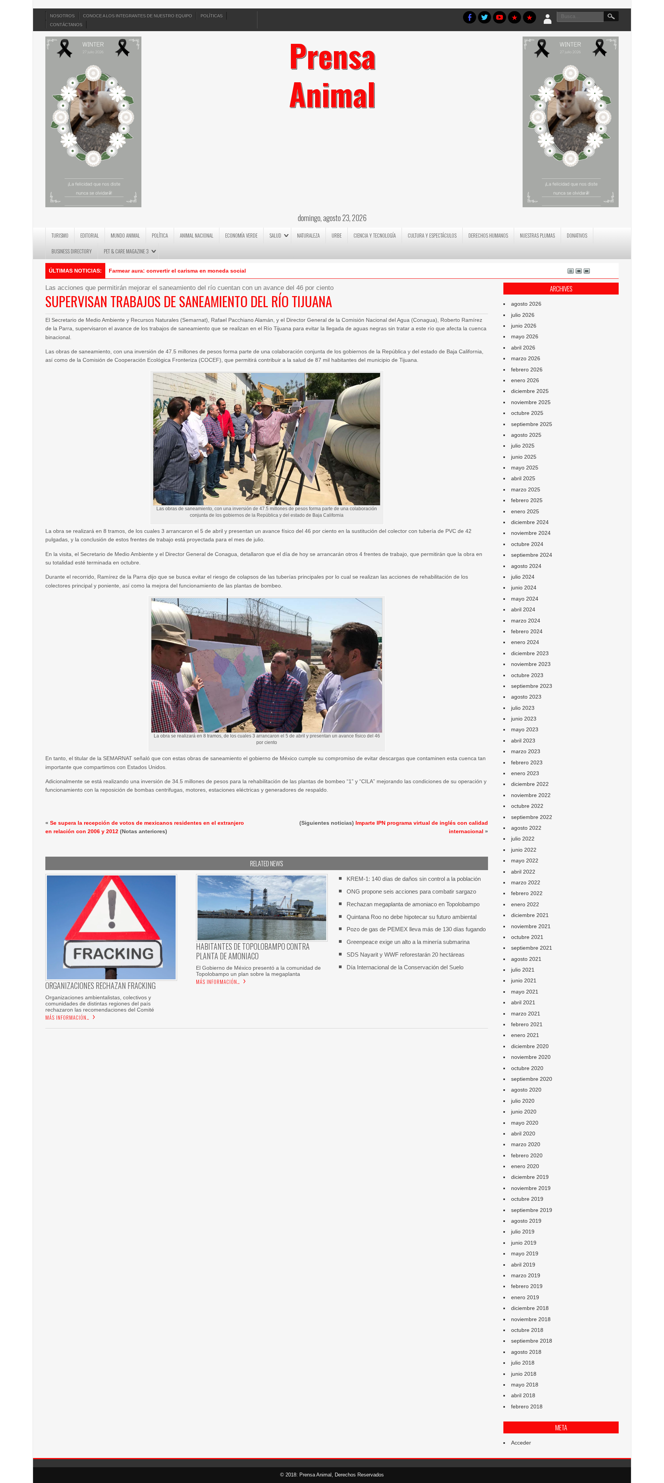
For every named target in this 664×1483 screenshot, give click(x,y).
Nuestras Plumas (537, 235)
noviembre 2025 (531, 402)
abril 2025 (523, 478)
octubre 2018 (527, 1330)
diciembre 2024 (530, 522)
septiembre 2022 (531, 817)
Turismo (59, 235)
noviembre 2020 (531, 1057)
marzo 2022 (525, 882)
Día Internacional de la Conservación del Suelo (405, 967)
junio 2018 (523, 1374)
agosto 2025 (526, 435)
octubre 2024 (527, 544)
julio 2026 (523, 315)
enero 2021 (525, 1035)
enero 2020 (525, 1166)
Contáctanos (66, 24)
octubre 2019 (527, 1199)
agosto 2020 (526, 1090)
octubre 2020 (527, 1068)
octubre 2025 (527, 413)
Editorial (89, 235)
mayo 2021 (524, 992)
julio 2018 (523, 1363)
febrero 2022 (527, 893)
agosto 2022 (526, 828)
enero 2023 (525, 773)
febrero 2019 (527, 1286)
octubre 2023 (527, 675)
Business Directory (71, 251)
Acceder (521, 1443)
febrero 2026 (527, 369)
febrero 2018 (527, 1406)
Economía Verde (241, 235)
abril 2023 (523, 740)
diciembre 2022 (530, 784)
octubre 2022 (527, 806)
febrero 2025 (527, 500)
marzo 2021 (525, 1013)
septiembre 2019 (531, 1210)
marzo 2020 (525, 1144)
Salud (275, 235)
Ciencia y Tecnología (375, 235)
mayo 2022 (524, 860)
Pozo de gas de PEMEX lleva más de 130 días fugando (416, 929)
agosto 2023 (526, 697)
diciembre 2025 (530, 391)
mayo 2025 (524, 467)
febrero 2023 (527, 762)
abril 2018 (523, 1395)
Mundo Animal (125, 235)
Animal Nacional (196, 235)
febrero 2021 (527, 1024)
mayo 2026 (524, 336)
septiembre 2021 (531, 948)
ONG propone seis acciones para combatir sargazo (411, 891)
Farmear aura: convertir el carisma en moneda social (177, 271)
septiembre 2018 (531, 1341)
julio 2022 (523, 839)
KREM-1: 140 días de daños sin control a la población (414, 878)
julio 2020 (523, 1101)
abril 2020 (523, 1133)
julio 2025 (523, 446)
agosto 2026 (526, 304)
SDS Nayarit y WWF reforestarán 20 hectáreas (406, 954)
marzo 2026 (525, 358)
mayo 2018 (524, 1384)
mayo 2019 (524, 1253)
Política (160, 235)
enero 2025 (525, 511)
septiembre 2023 (531, 686)
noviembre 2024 (531, 533)
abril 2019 (523, 1265)
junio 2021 (523, 980)
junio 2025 (523, 457)
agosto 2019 (526, 1221)
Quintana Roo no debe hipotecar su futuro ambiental (411, 917)
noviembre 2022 (531, 795)
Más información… (67, 1017)
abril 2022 (523, 872)
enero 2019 (525, 1297)
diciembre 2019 (530, 1177)
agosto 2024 (526, 566)
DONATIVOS (577, 235)
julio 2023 (523, 708)
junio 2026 (523, 326)
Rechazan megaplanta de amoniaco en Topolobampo (413, 904)
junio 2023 (523, 719)
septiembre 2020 (531, 1079)
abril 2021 (523, 1002)
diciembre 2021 (530, 915)
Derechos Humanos (488, 235)
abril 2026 (523, 348)
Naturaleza (308, 235)
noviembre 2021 (531, 926)
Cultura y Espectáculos (432, 235)
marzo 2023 (525, 751)
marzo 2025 (525, 489)
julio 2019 (523, 1231)
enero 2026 (525, 380)
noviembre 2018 (531, 1319)
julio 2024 (523, 577)
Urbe (337, 235)
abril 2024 (523, 609)
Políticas (211, 15)
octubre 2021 (527, 937)
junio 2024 (523, 587)
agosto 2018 (526, 1352)
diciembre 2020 (530, 1046)
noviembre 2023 (531, 664)
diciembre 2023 (530, 653)
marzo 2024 (525, 621)
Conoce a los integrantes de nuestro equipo (137, 15)
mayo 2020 (524, 1123)
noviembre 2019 (531, 1188)
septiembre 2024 (531, 555)
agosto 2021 (526, 959)
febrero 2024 (527, 631)
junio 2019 (523, 1243)
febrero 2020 (527, 1155)
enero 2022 (525, 904)
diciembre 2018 (530, 1308)
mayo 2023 (524, 729)
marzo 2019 (525, 1275)
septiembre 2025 (531, 424)
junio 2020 (523, 1112)
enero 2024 (525, 642)
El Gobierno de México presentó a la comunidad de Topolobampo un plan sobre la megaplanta (258, 971)
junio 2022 (523, 850)
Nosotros (62, 15)
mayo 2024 (524, 599)
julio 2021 (523, 970)
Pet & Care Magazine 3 (126, 251)
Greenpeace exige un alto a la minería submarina (408, 942)
